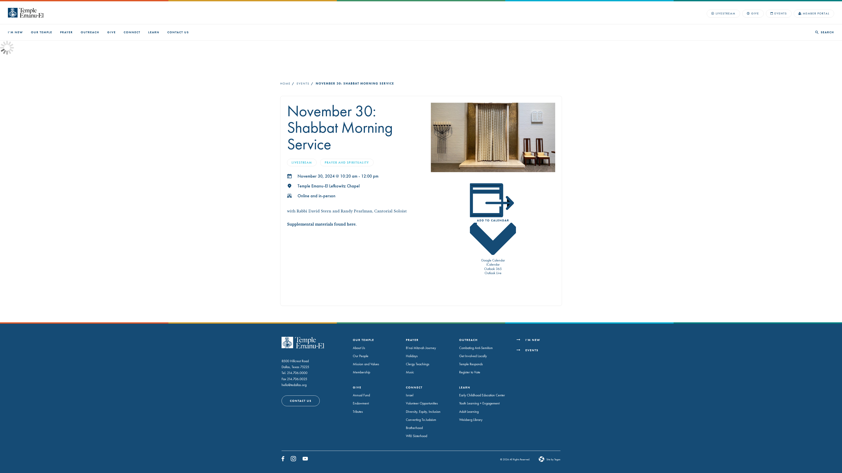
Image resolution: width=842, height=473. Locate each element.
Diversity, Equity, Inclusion (423, 411)
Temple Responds (471, 364)
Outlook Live (493, 273)
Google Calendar (493, 260)
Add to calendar (493, 220)
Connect (132, 32)
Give (755, 13)
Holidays (412, 356)
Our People (360, 356)
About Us (359, 348)
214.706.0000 (297, 373)
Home (285, 83)
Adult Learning (469, 411)
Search (827, 32)
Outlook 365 (493, 269)
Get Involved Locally (473, 356)
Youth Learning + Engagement (479, 403)
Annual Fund (361, 395)
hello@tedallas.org (294, 385)
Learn (153, 32)
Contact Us (178, 32)
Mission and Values (366, 364)
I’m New (15, 32)
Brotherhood (414, 427)
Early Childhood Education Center (482, 395)
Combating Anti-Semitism (476, 348)
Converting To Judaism (421, 419)
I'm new (532, 340)
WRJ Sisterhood (416, 436)
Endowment (361, 403)
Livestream (725, 13)
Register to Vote (469, 372)
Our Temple (41, 32)
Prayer (66, 32)
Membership (361, 372)
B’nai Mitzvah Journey (421, 348)
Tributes (358, 411)
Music (410, 372)
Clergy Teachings (417, 364)
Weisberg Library (470, 419)
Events (780, 13)
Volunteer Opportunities (422, 403)
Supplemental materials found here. (322, 224)
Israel (409, 395)
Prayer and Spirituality (347, 162)
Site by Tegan (553, 459)
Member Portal (816, 13)
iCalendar (493, 264)
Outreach (90, 32)
